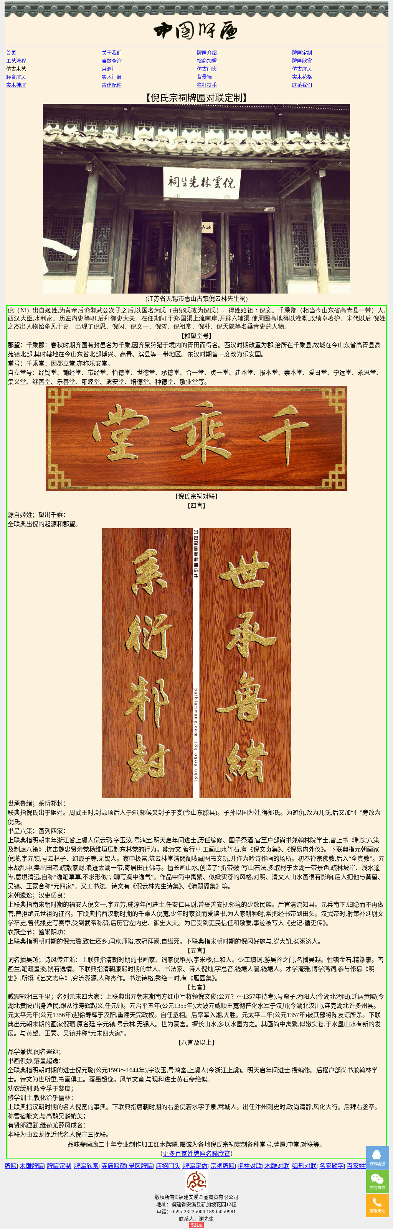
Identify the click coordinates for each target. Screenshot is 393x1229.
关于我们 (112, 53)
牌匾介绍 (207, 53)
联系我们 (302, 85)
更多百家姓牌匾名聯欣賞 (196, 1153)
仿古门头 (207, 69)
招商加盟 (207, 61)
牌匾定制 (302, 53)
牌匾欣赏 (302, 61)
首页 (11, 53)
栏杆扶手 (207, 85)
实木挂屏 (16, 85)
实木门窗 (112, 77)
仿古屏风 (302, 69)
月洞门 (109, 69)
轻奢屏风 (16, 77)
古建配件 (112, 85)
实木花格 (302, 77)
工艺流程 (16, 61)
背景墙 (204, 77)
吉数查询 (112, 61)
